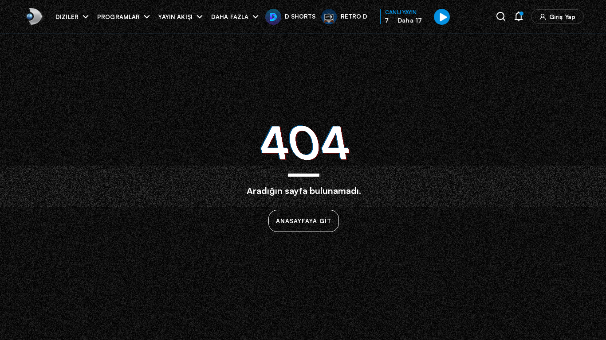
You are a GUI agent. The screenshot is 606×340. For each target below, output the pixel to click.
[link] (33, 16)
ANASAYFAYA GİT (303, 220)
